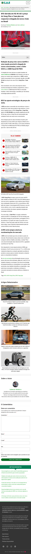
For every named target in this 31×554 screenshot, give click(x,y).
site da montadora (7, 258)
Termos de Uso (5, 539)
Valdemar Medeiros (11, 25)
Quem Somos (5, 534)
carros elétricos (5, 74)
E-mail (3, 440)
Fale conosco (5, 536)
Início (2, 7)
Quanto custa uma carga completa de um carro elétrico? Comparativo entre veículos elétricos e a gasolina (15, 347)
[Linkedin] (15, 546)
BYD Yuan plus (19, 275)
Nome (3, 434)
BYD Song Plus (11, 275)
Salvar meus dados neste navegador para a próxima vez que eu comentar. (15, 455)
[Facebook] (3, 546)
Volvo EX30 (4, 89)
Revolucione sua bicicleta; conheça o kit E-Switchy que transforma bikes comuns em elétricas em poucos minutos (15, 325)
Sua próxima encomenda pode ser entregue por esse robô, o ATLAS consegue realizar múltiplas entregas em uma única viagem (16, 369)
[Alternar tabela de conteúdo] (26, 57)
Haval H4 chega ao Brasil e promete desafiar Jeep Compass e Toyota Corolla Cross (15, 302)
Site (2, 446)
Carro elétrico (6, 7)
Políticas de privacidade (8, 541)
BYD (5, 275)
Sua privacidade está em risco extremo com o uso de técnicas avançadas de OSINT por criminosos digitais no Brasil (14, 491)
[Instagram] (7, 546)
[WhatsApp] (11, 546)
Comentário (4, 415)
